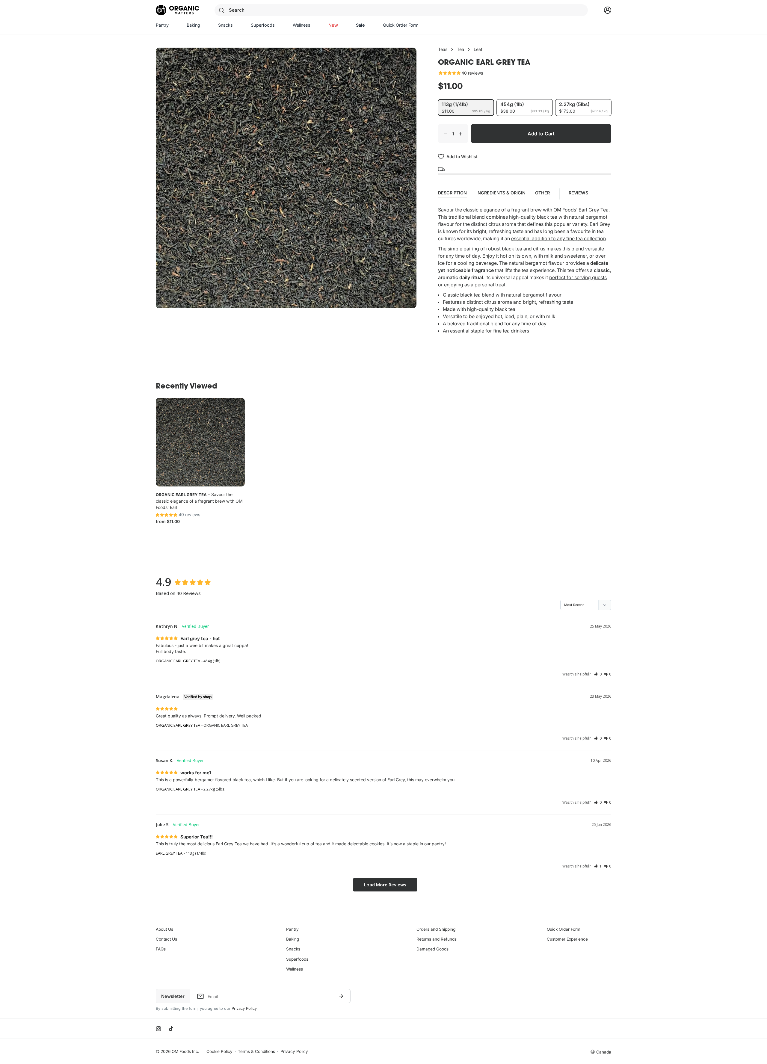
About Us (164, 929)
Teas (442, 49)
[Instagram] (158, 1028)
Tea (460, 49)
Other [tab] (542, 192)
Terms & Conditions (256, 1051)
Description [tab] (452, 192)
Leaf (478, 49)
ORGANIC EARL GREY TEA (181, 494)
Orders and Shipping (435, 929)
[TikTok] (171, 1028)
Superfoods (297, 959)
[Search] (222, 10)
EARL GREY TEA (169, 853)
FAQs (161, 949)
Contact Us (166, 939)
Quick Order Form (563, 929)
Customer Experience (567, 939)
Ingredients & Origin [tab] (501, 192)
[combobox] (401, 10)
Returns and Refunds (436, 939)
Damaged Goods (432, 949)
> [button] (385, 884)
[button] (597, 674)
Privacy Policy (244, 1008)
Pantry (292, 929)
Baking (292, 939)
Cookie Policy (219, 1051)
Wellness (294, 969)
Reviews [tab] (579, 192)
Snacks (293, 949)
